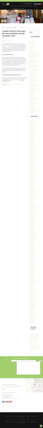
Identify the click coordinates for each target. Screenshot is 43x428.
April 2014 (31, 300)
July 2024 (31, 151)
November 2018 (33, 236)
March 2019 (32, 231)
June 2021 (32, 197)
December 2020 (33, 204)
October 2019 (32, 222)
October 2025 (32, 132)
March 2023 (32, 171)
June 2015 (32, 288)
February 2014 (32, 302)
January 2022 (32, 188)
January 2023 (32, 174)
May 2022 (31, 183)
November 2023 (33, 161)
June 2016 (32, 273)
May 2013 (31, 314)
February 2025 (32, 142)
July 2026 (31, 122)
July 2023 (31, 166)
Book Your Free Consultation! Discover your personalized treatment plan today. (21, 0)
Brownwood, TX (29, 4)
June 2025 (32, 137)
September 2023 (33, 164)
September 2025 (33, 133)
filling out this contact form (16, 80)
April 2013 (31, 315)
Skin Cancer (32, 94)
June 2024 (32, 152)
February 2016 (32, 278)
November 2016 (33, 267)
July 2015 (31, 287)
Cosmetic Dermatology (34, 56)
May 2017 (31, 259)
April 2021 (31, 199)
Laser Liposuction (16, 84)
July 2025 (31, 136)
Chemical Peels (33, 51)
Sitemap (23, 422)
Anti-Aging (32, 42)
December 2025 (33, 129)
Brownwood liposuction (8, 46)
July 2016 (31, 272)
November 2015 (33, 282)
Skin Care (31, 95)
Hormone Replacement (34, 65)
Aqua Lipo (32, 43)
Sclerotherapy (32, 93)
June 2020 (32, 212)
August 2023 (32, 165)
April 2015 (31, 291)
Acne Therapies (33, 41)
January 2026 (32, 128)
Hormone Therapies (33, 66)
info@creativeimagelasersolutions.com (12, 398)
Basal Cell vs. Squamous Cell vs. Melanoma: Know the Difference (35, 348)
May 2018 (31, 244)
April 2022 (32, 184)
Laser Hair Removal (33, 74)
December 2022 (33, 175)
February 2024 (32, 157)
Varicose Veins (32, 107)
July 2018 (31, 241)
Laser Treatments (33, 79)
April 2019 (31, 230)
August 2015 (32, 286)
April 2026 (32, 124)
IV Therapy (32, 71)
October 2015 (32, 283)
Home (3, 27)
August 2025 (32, 134)
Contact (23, 8)
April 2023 (32, 170)
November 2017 (33, 251)
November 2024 (33, 146)
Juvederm (32, 72)
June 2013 (32, 312)
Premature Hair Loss (33, 90)
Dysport (31, 58)
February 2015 (32, 293)
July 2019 (31, 226)
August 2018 (32, 240)
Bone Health (32, 47)
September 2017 (33, 254)
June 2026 (32, 123)
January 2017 (32, 264)
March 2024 (32, 156)
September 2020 (33, 208)
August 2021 (32, 194)
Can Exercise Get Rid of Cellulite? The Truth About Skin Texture (35, 345)
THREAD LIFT (32, 102)
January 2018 (32, 249)
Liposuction (21, 84)
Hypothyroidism (33, 67)
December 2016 (33, 265)
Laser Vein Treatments (34, 80)
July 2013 (31, 311)
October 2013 (32, 307)
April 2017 (31, 260)
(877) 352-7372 (8, 394)
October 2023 (32, 162)
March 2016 (32, 277)
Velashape (32, 108)
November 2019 (33, 221)
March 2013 (32, 316)
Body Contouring (9, 84)
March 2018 (32, 246)
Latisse (31, 81)
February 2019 (32, 232)
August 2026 (32, 120)
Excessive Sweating (33, 60)
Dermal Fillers (32, 57)
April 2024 (32, 155)
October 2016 (32, 268)
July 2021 (31, 195)
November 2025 (33, 131)
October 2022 (32, 178)
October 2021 (32, 192)
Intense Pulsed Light (34, 70)
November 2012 (33, 320)
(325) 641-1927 (28, 3)
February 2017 (32, 263)
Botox (31, 48)
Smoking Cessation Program (35, 99)
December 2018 (33, 235)
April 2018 (31, 245)
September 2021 (33, 193)
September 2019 (33, 223)
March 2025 (32, 141)
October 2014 (32, 298)
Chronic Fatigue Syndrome (35, 52)
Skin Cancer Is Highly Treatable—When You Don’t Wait (35, 341)
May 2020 (31, 213)
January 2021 (32, 203)
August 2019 (32, 225)
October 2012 (32, 321)
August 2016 (32, 270)
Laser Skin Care (33, 76)
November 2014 (33, 297)
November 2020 (33, 206)
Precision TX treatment (34, 89)
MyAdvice (36, 421)
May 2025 (31, 138)
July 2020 (31, 211)
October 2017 (32, 253)
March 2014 (32, 301)
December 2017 (33, 250)
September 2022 (33, 179)
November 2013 (33, 306)
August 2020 (32, 209)
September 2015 (33, 284)
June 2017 (32, 258)
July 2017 (31, 256)
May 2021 (31, 198)
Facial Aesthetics (33, 61)
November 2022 (33, 176)
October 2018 (32, 237)
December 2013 (33, 305)
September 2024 (33, 148)
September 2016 (33, 269)
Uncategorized (32, 105)
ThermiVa (32, 100)
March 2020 (32, 216)
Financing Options (15, 8)
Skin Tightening (33, 98)
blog (31, 44)
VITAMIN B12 (32, 109)
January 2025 (32, 143)
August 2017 (32, 255)
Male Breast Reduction (34, 84)
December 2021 (33, 189)
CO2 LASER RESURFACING (34, 55)
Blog (19, 8)
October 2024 (32, 147)
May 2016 (31, 274)
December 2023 (33, 160)
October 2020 (32, 207)
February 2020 (32, 217)
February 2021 (32, 202)
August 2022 (32, 180)
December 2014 (33, 296)
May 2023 (31, 169)
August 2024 (32, 150)
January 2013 (32, 319)
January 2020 (32, 218)
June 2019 (32, 227)
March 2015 (32, 292)
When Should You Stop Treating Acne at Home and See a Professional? (35, 334)
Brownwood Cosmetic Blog (11, 27)
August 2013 (32, 310)
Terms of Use (20, 422)
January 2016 (32, 279)
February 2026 (32, 127)
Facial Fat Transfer (33, 62)
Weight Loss (32, 112)
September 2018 (33, 239)
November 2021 (33, 190)
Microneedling (32, 85)
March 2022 (32, 185)
